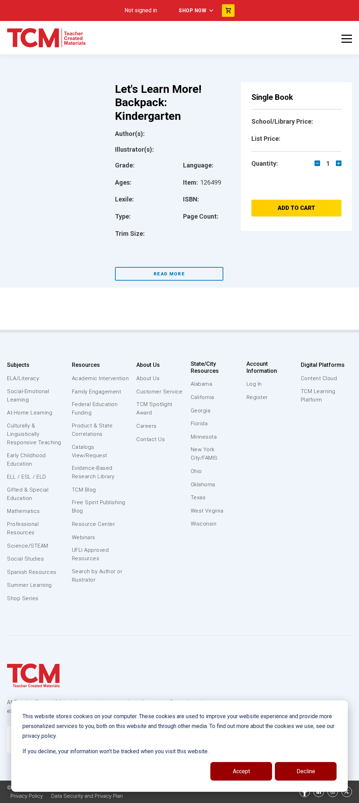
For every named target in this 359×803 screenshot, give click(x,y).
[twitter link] (346, 792)
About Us (148, 365)
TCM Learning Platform (318, 395)
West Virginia (207, 511)
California (202, 397)
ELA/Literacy (23, 378)
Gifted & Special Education (27, 494)
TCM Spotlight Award (154, 408)
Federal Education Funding (95, 408)
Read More (169, 273)
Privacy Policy (27, 796)
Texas (198, 497)
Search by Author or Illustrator (97, 575)
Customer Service (159, 392)
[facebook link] (304, 792)
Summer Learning (29, 585)
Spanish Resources (31, 572)
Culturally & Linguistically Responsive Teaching (34, 434)
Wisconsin (204, 524)
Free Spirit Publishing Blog (99, 506)
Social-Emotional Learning (28, 395)
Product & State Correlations (92, 430)
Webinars (83, 537)
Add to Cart (296, 208)
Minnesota (204, 437)
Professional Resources (23, 528)
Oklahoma (203, 484)
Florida (199, 423)
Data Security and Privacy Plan (87, 796)
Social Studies (25, 559)
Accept (241, 771)
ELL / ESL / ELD (26, 477)
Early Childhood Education (26, 459)
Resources (86, 365)
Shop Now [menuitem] (192, 10)
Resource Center (93, 524)
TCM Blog (84, 490)
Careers (146, 426)
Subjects (18, 365)
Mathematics (23, 511)
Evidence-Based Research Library (93, 472)
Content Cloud (319, 378)
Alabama (201, 384)
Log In (254, 384)
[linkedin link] (318, 792)
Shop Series (23, 598)
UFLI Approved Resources (90, 554)
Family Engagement (96, 392)
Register (257, 397)
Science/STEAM (27, 546)
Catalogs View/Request (89, 451)
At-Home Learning (29, 413)
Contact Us (150, 439)
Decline (306, 771)
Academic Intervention (100, 378)
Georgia (201, 410)
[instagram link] (332, 792)
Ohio (196, 471)
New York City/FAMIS (204, 453)
